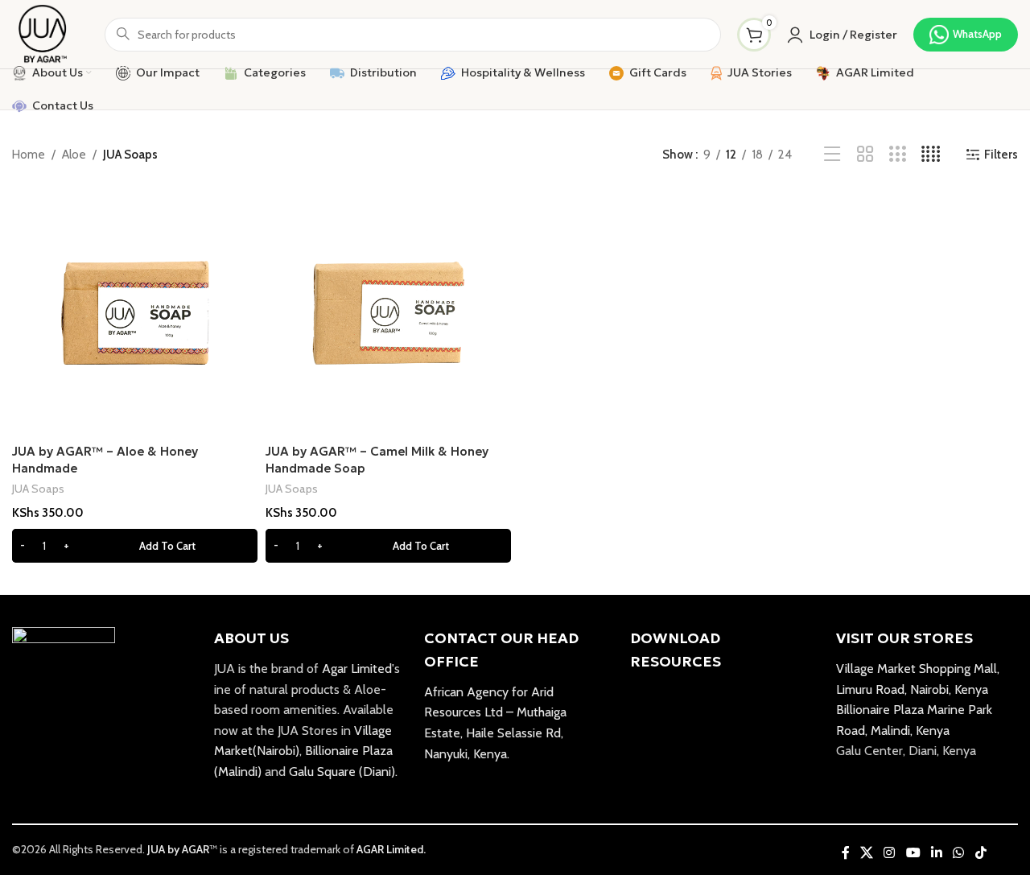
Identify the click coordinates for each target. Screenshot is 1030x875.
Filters (1001, 154)
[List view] (832, 154)
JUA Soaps (38, 488)
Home (28, 154)
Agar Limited (357, 668)
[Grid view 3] (897, 154)
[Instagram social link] (889, 852)
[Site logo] (42, 33)
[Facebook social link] (845, 852)
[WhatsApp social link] (959, 852)
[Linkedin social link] (936, 852)
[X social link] (866, 852)
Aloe (74, 154)
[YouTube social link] (912, 852)
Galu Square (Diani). (343, 771)
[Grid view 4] (930, 154)
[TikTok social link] (980, 852)
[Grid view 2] (865, 154)
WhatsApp (977, 33)
